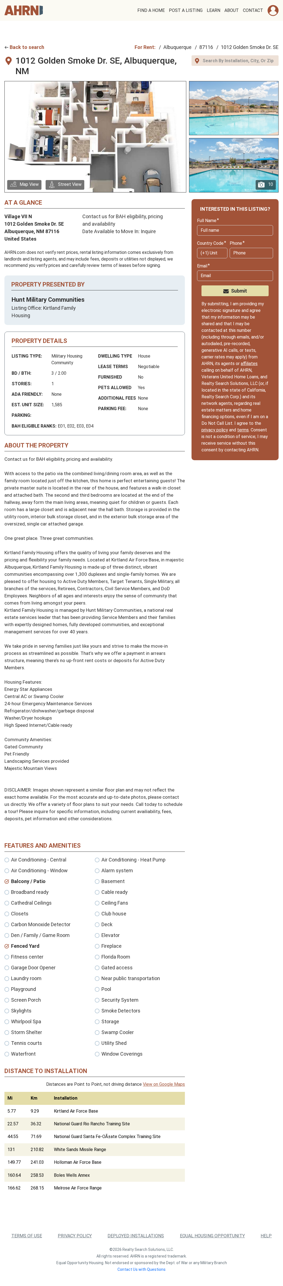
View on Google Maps (164, 1084)
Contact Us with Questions (141, 1269)
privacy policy (214, 430)
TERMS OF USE (26, 1235)
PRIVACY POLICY (75, 1235)
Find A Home (151, 10)
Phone (236, 243)
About (231, 10)
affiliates (249, 363)
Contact (253, 10)
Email (202, 266)
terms (243, 430)
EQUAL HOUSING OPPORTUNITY (212, 1235)
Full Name (206, 220)
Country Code (210, 243)
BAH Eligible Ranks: (34, 426)
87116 (206, 47)
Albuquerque (177, 47)
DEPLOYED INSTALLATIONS (136, 1235)
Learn (213, 10)
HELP (266, 1235)
